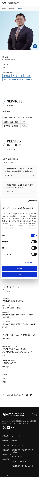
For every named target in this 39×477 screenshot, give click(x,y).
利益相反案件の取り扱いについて (22, 466)
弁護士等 (11, 8)
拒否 (19, 274)
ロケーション (6, 454)
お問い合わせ (6, 459)
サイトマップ (16, 436)
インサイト (5, 445)
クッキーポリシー (17, 457)
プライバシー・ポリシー (19, 445)
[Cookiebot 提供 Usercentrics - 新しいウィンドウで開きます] (28, 201)
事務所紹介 (6, 450)
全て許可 (19, 268)
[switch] (34, 241)
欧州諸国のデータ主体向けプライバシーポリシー (24, 451)
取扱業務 (5, 441)
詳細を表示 (29, 262)
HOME (4, 8)
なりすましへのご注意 (19, 461)
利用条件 (15, 441)
